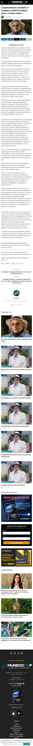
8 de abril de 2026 (5, 428)
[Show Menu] (2, 2)
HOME (16, 724)
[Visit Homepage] (18, 2)
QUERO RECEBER (16, 543)
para (17, 263)
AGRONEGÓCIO (5, 635)
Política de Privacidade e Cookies (14, 744)
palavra (13, 263)
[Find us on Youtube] (22, 653)
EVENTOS (16, 732)
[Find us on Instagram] (15, 653)
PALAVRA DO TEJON (7, 335)
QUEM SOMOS (16, 726)
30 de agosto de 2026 (6, 619)
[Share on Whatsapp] (23, 39)
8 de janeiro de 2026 (6, 487)
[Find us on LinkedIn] (11, 653)
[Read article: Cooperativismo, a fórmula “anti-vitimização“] (16, 413)
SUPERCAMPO (5, 587)
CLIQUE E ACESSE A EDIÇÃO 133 (16, 704)
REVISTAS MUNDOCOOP (16, 728)
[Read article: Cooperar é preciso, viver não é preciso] (16, 472)
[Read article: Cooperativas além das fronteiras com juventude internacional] (16, 442)
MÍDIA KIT (16, 738)
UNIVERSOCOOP (16, 730)
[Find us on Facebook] (18, 653)
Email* (4, 530)
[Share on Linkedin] (4, 39)
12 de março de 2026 (6, 458)
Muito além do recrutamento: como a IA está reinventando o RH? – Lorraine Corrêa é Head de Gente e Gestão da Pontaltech (14, 592)
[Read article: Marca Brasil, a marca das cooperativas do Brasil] (16, 357)
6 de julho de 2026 (6, 371)
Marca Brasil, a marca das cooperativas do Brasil (16, 369)
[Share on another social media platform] (29, 39)
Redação (9, 16)
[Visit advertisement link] (16, 508)
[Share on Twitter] (17, 39)
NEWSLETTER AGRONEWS (16, 736)
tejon (21, 263)
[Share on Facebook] (10, 39)
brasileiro (7, 263)
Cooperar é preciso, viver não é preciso (13, 485)
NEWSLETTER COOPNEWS (16, 734)
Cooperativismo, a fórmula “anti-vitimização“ (15, 426)
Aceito (26, 744)
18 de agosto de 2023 (18, 16)
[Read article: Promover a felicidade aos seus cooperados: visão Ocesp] (16, 326)
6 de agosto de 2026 (6, 343)
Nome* (4, 536)
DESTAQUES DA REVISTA (8, 481)
